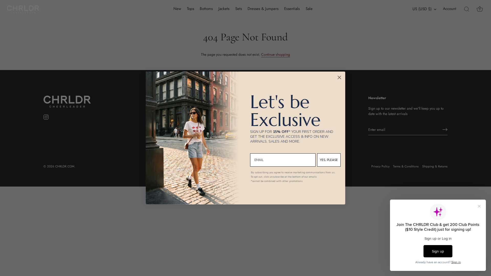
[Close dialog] (339, 77)
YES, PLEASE (329, 160)
